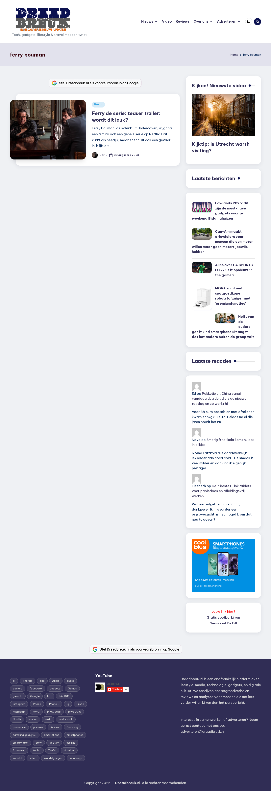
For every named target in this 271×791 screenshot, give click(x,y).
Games (72, 688)
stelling (70, 742)
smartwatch (20, 742)
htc (49, 696)
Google (35, 696)
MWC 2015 (54, 711)
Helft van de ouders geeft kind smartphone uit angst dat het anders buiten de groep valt (223, 326)
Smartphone (51, 734)
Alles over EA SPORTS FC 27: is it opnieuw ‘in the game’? (234, 270)
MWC (36, 711)
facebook (36, 688)
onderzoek (66, 719)
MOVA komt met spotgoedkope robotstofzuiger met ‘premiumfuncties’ (233, 296)
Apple (56, 680)
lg (68, 704)
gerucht (18, 696)
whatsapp (76, 758)
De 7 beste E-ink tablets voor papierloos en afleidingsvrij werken (221, 491)
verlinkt (17, 758)
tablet (37, 750)
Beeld (98, 104)
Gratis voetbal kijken (223, 617)
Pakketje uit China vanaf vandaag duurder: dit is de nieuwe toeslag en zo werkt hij (219, 398)
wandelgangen (53, 758)
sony (39, 742)
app (42, 680)
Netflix (17, 719)
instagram (19, 704)
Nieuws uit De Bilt (223, 623)
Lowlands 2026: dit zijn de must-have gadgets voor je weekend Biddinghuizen (220, 211)
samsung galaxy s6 (25, 734)
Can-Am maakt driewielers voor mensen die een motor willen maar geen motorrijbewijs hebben (222, 241)
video (33, 758)
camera (17, 688)
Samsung (72, 727)
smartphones (75, 734)
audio (70, 680)
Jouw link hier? (223, 611)
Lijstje (80, 704)
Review (55, 727)
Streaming (19, 750)
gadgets (55, 688)
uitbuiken (69, 750)
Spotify (54, 742)
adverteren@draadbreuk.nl (203, 731)
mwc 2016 (74, 711)
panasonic (19, 727)
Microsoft (19, 711)
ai (14, 680)
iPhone (37, 704)
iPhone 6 (54, 704)
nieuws (33, 719)
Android (27, 680)
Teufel (52, 750)
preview (38, 727)
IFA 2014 (64, 696)
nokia (48, 719)
